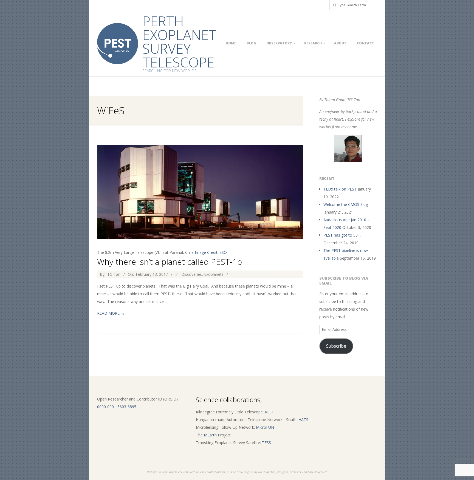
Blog (251, 43)
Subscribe (336, 346)
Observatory (279, 43)
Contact (365, 43)
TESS (266, 442)
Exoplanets (214, 274)
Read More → (111, 313)
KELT (269, 411)
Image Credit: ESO (211, 252)
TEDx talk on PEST (340, 189)
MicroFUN (265, 427)
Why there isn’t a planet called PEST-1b (169, 261)
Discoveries (191, 274)
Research (313, 43)
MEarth (210, 435)
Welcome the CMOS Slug (345, 204)
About (340, 43)
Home (231, 43)
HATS (303, 419)
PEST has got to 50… (342, 235)
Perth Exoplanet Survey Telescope (179, 42)
